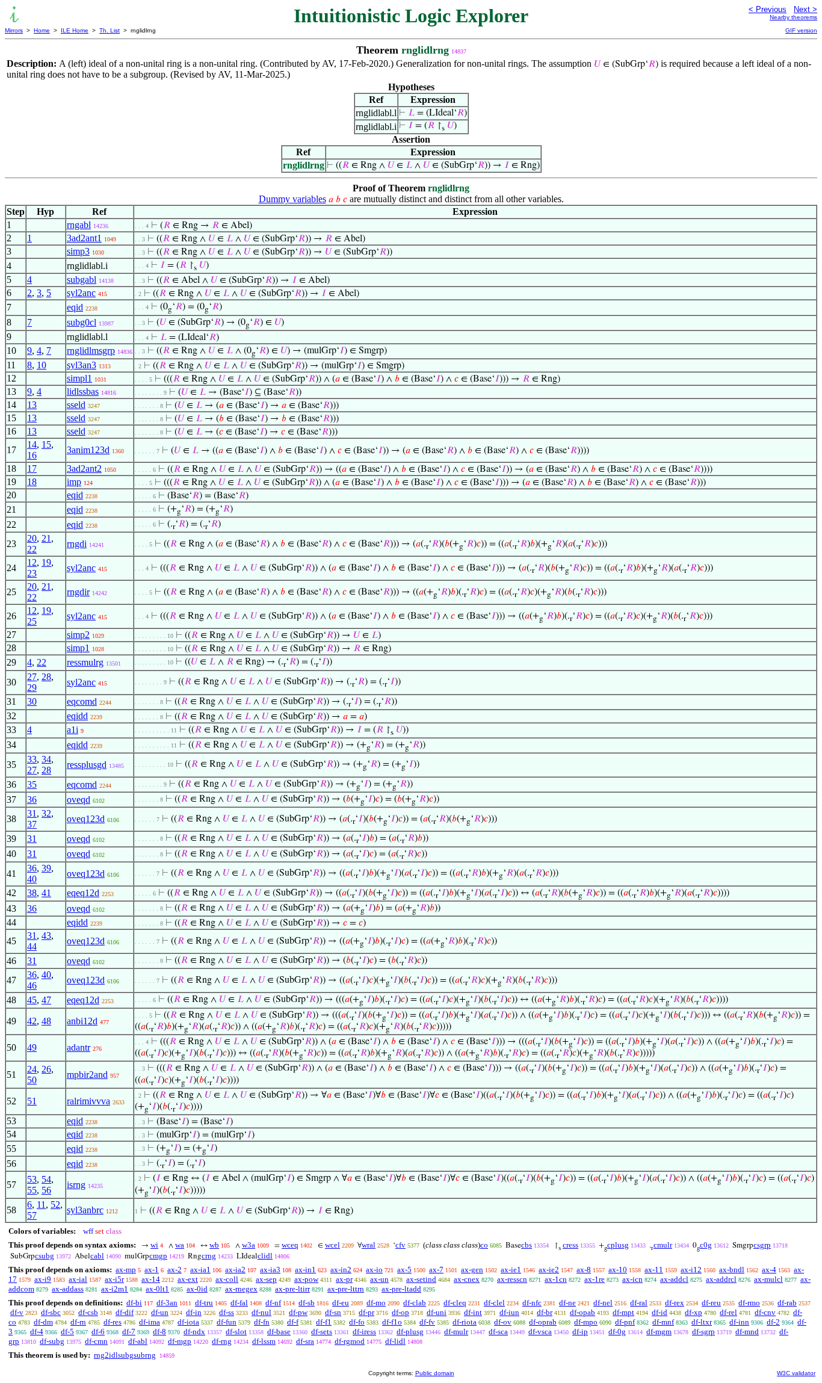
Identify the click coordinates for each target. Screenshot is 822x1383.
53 (32, 1179)
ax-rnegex (241, 1288)
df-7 (128, 1331)
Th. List (109, 30)
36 (32, 799)
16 (32, 455)
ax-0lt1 (157, 1288)
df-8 (159, 1331)
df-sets (321, 1331)
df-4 (36, 1331)
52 (55, 1204)
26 (46, 1069)
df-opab (582, 1312)
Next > (805, 9)
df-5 (67, 1331)
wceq (290, 1244)
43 (46, 935)
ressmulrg (85, 662)
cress (570, 1244)
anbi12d (82, 1021)
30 (32, 701)
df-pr (366, 1312)
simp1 (78, 648)
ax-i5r (114, 1279)
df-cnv (765, 1312)
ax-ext (188, 1279)
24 (32, 1069)
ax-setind (421, 1279)
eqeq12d (83, 893)
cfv (400, 1244)
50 (32, 1080)
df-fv (427, 1321)
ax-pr (344, 1279)
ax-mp (126, 1269)
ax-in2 (340, 1269)
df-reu (711, 1302)
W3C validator (796, 1373)
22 (32, 549)
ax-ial (78, 1279)
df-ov (502, 1321)
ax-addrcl (721, 1279)
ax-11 (653, 1269)
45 (32, 1000)
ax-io (374, 1269)
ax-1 (151, 1269)
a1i (72, 730)
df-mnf (663, 1321)
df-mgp (179, 1341)
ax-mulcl (768, 1279)
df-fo (357, 1321)
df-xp (693, 1312)
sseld (76, 405)
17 (32, 468)
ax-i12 (691, 1269)
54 (46, 1179)
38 (32, 893)
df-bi (134, 1302)
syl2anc (81, 293)
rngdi (77, 544)
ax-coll (226, 1279)
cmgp (158, 1255)
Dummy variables (292, 199)
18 (32, 482)
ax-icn (632, 1279)
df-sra (305, 1341)
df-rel (728, 1312)
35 (32, 784)
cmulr (663, 1244)
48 (46, 1021)
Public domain (434, 1373)
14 (32, 444)
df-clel (494, 1302)
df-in (194, 1312)
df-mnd (747, 1331)
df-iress (364, 1331)
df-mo (376, 1302)
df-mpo (586, 1321)
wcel (332, 1244)
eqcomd (82, 701)
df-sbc (51, 1312)
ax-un (379, 1279)
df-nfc (532, 1302)
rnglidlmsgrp (91, 350)
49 (32, 1047)
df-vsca (540, 1331)
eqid (75, 307)
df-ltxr (701, 1321)
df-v (16, 1312)
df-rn (78, 1321)
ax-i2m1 (114, 1288)
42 (32, 1021)
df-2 (773, 1321)
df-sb (306, 1302)
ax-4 (769, 1269)
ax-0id (197, 1288)
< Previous (767, 9)
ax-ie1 (511, 1269)
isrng (76, 1185)
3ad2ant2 (84, 468)
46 (32, 985)
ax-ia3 (270, 1269)
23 (32, 573)
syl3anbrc (85, 1210)
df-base (279, 1331)
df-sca (498, 1331)
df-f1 (324, 1321)
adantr (78, 1047)
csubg (44, 1255)
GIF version (801, 30)
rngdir (78, 592)
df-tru (204, 1302)
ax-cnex (467, 1279)
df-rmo (749, 1302)
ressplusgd (87, 765)
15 (46, 444)
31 (32, 813)
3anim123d (88, 450)
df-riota (465, 1321)
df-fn (262, 1321)
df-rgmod (350, 1341)
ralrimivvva (88, 1101)
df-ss (226, 1312)
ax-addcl (674, 1279)
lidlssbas (83, 391)
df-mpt (623, 1312)
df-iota (188, 1321)
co (484, 1244)
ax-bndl (731, 1269)
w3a (248, 1244)
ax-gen (472, 1269)
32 (46, 813)
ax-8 (583, 1269)
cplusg (618, 1244)
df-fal (239, 1302)
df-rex (674, 1302)
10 (41, 365)
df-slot (236, 1331)
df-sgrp (703, 1331)
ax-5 (404, 1269)
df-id (659, 1312)
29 (32, 687)
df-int (473, 1312)
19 (46, 562)
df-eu (340, 1302)
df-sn (333, 1312)
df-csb (88, 1312)
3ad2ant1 (84, 238)
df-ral (638, 1302)
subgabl (81, 279)
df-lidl (395, 1341)
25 (32, 621)
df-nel (603, 1302)
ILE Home (74, 30)
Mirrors (14, 30)
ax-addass (68, 1288)
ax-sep (266, 1279)
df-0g (617, 1331)
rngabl (79, 225)
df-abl (137, 1341)
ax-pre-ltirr (292, 1288)
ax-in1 (305, 1269)
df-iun (509, 1312)
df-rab (787, 1302)
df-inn (739, 1321)
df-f (292, 1321)
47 (46, 1000)
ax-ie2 (549, 1269)
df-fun (226, 1321)
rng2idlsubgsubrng (125, 1355)
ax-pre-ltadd (401, 1288)
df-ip (580, 1331)
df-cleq (454, 1302)
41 (46, 893)
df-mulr (456, 1331)
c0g (706, 1244)
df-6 (98, 1331)
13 (32, 405)
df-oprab (543, 1321)
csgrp (762, 1244)
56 (46, 1190)
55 (32, 1190)
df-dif (125, 1312)
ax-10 (617, 1269)
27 (32, 677)
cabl (97, 1255)
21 (46, 538)
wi (154, 1244)
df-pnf (625, 1321)
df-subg (52, 1341)
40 (32, 879)
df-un (159, 1312)
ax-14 (150, 1279)
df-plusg (410, 1331)
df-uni (437, 1312)
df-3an (167, 1302)
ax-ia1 (200, 1269)
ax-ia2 (235, 1269)
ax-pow (306, 1279)
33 (32, 759)
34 (46, 759)
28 (46, 677)
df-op (400, 1312)
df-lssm (264, 1341)
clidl (265, 1255)
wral (368, 1244)
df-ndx (194, 1331)
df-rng (222, 1341)
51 (32, 1101)
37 (32, 824)
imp (74, 482)
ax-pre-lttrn (345, 1288)
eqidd (77, 716)
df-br (544, 1312)
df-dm (43, 1321)
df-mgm (659, 1331)
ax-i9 (42, 1279)
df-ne (567, 1302)
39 (46, 868)
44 (32, 946)
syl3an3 (81, 365)
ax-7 (436, 1269)
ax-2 (174, 1269)
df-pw (298, 1312)
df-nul (261, 1312)
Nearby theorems (793, 17)
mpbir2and (87, 1074)
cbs (526, 1244)
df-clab (414, 1302)
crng (209, 1255)
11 (41, 1204)
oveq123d (86, 819)
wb (214, 1244)
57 (32, 1215)
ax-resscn (512, 1279)
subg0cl (81, 322)
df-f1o (392, 1321)
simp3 (78, 251)
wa (179, 1244)
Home (42, 30)
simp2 (78, 635)
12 (32, 562)
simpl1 (79, 378)
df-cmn (96, 1341)
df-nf (273, 1302)
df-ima (149, 1321)
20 (32, 538)
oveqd (78, 799)
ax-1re (594, 1279)
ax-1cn (556, 1279)
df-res (113, 1321)
